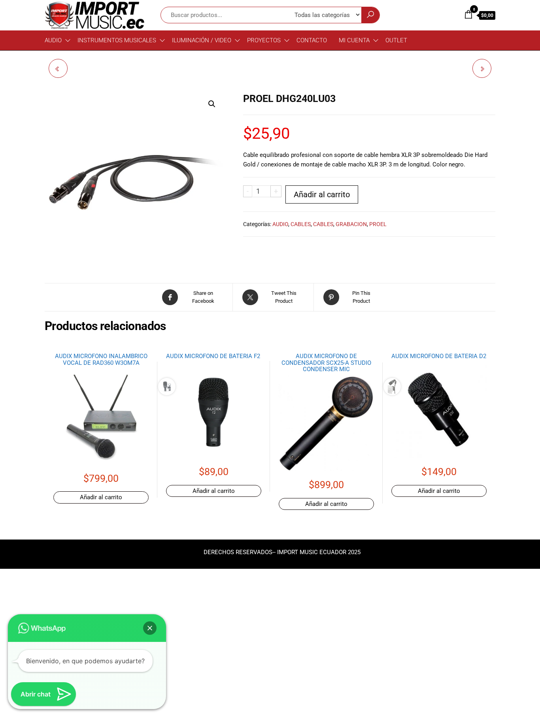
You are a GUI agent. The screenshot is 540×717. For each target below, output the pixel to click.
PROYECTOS (264, 40)
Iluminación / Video (201, 40)
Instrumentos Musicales (116, 40)
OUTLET (396, 40)
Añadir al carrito (322, 194)
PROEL (378, 224)
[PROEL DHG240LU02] (58, 68)
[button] (212, 104)
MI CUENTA (354, 40)
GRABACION (351, 224)
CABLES (301, 224)
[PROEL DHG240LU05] (481, 68)
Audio (53, 40)
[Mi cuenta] (452, 15)
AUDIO (280, 224)
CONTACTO (311, 40)
